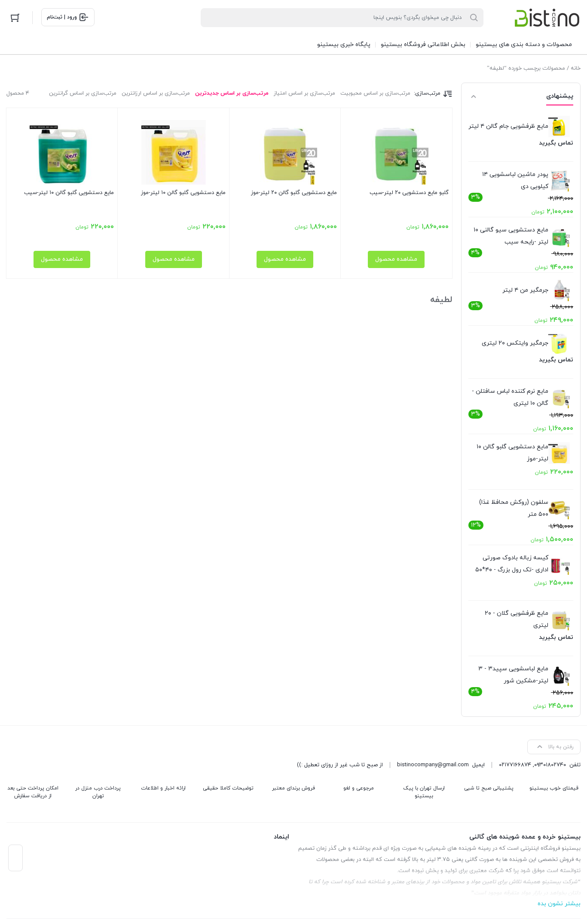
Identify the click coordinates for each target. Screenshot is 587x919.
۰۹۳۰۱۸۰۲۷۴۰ (550, 765)
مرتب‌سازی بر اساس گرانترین (82, 93)
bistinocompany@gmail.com (433, 765)
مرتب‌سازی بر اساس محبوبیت (375, 93)
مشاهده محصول (396, 259)
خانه (576, 68)
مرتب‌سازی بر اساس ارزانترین (156, 93)
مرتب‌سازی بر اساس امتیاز (304, 93)
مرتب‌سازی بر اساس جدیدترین (232, 93)
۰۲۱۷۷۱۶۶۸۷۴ (515, 765)
